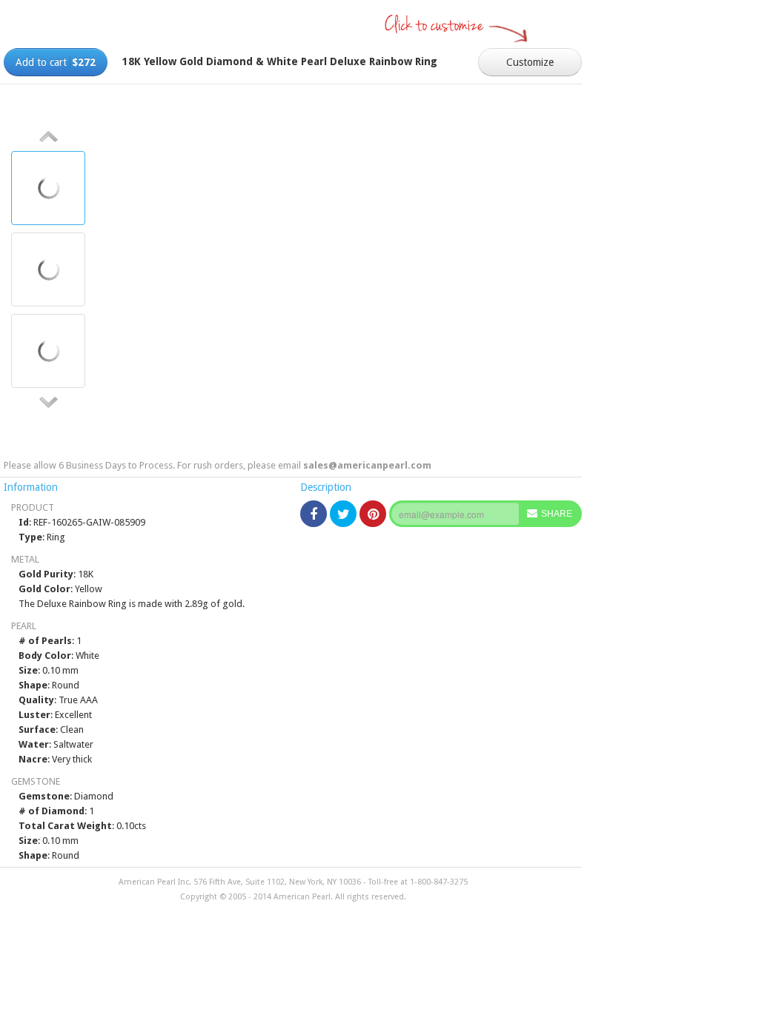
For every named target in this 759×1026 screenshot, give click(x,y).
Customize (530, 62)
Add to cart (56, 62)
